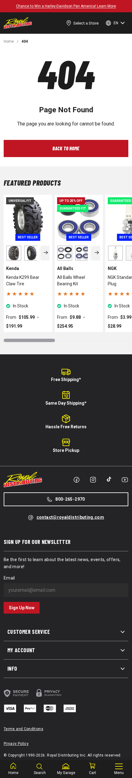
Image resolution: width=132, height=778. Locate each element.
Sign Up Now (21, 607)
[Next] (46, 253)
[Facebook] (76, 479)
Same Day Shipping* (66, 403)
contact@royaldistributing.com (70, 517)
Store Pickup (66, 450)
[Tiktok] (109, 479)
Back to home (66, 148)
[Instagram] (93, 479)
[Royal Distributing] (18, 23)
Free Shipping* (66, 379)
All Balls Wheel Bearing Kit (71, 280)
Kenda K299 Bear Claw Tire (22, 280)
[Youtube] (124, 479)
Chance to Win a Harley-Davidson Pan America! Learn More (66, 6)
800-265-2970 (70, 499)
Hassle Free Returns (66, 426)
